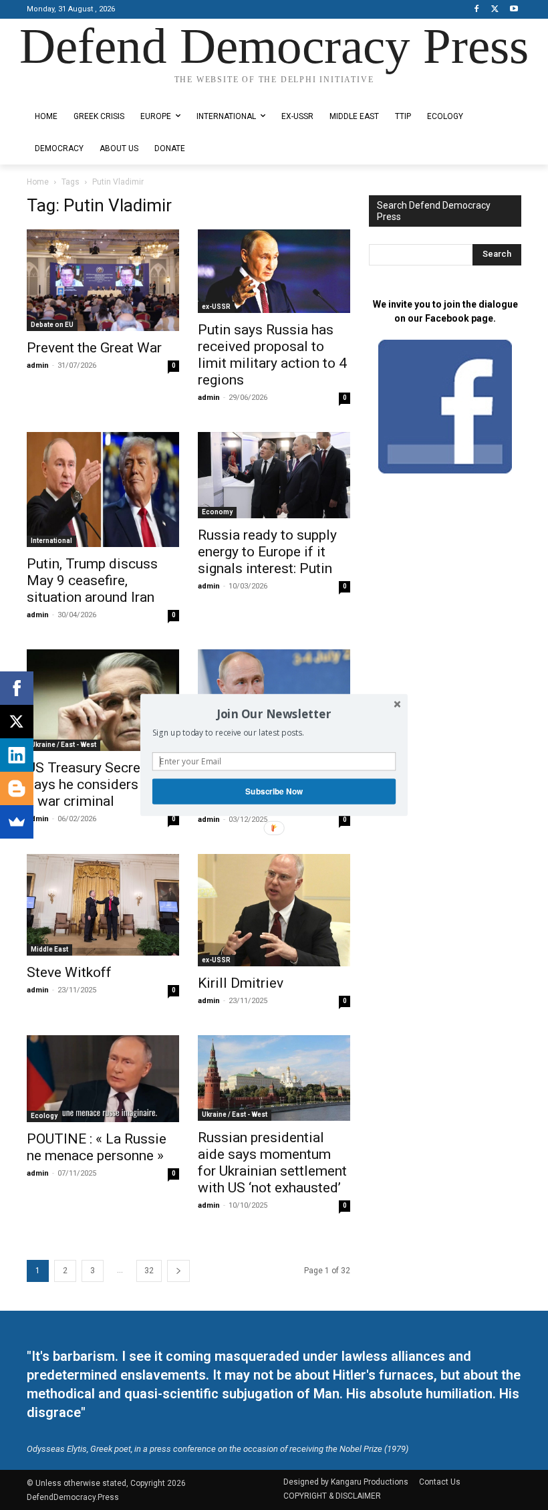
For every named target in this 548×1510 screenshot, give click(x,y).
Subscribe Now (274, 791)
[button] (274, 714)
